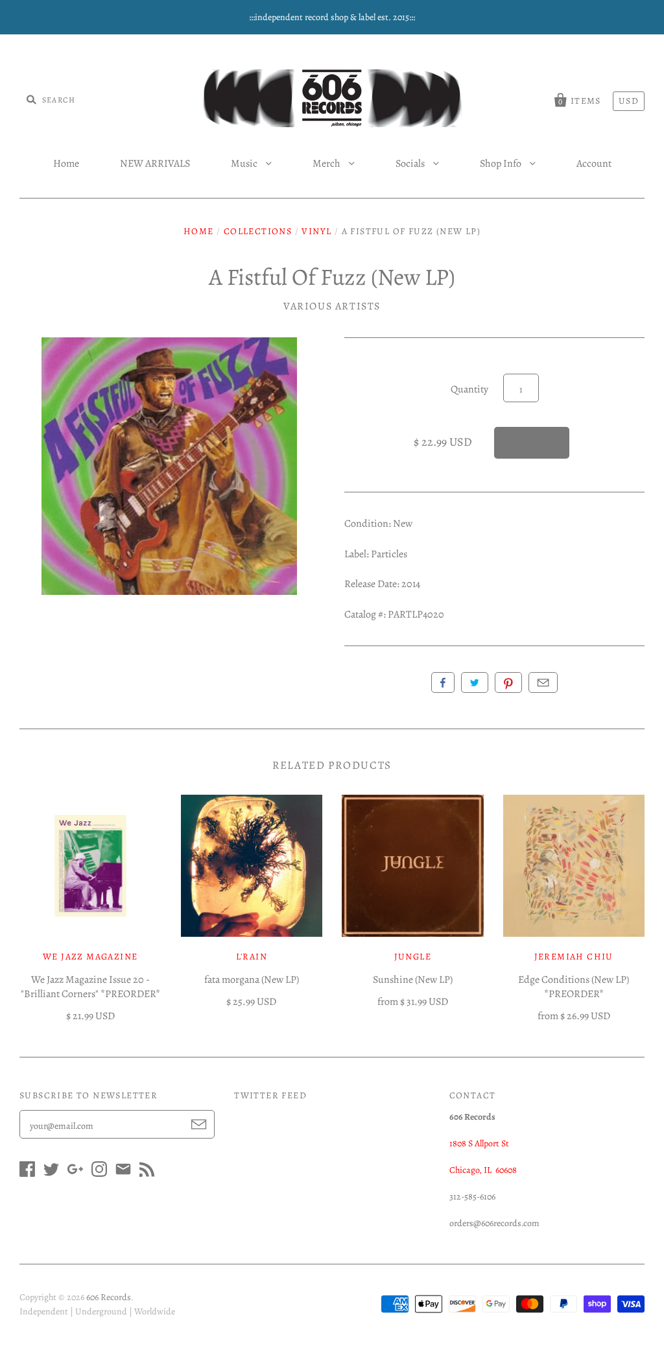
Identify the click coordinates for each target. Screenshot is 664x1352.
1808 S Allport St (479, 1143)
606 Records (108, 1297)
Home (66, 163)
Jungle (412, 956)
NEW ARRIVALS (155, 163)
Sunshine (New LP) (413, 979)
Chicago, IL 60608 (483, 1170)
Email (543, 682)
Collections (258, 231)
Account (593, 163)
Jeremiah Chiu (573, 956)
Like (443, 682)
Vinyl (316, 231)
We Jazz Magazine (90, 956)
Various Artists (332, 306)
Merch (327, 163)
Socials (411, 163)
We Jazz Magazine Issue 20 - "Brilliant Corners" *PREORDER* (90, 986)
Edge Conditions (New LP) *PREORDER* (573, 986)
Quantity (469, 389)
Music (245, 163)
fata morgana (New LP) (251, 979)
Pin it (508, 682)
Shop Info (501, 163)
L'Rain (251, 956)
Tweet (474, 682)
